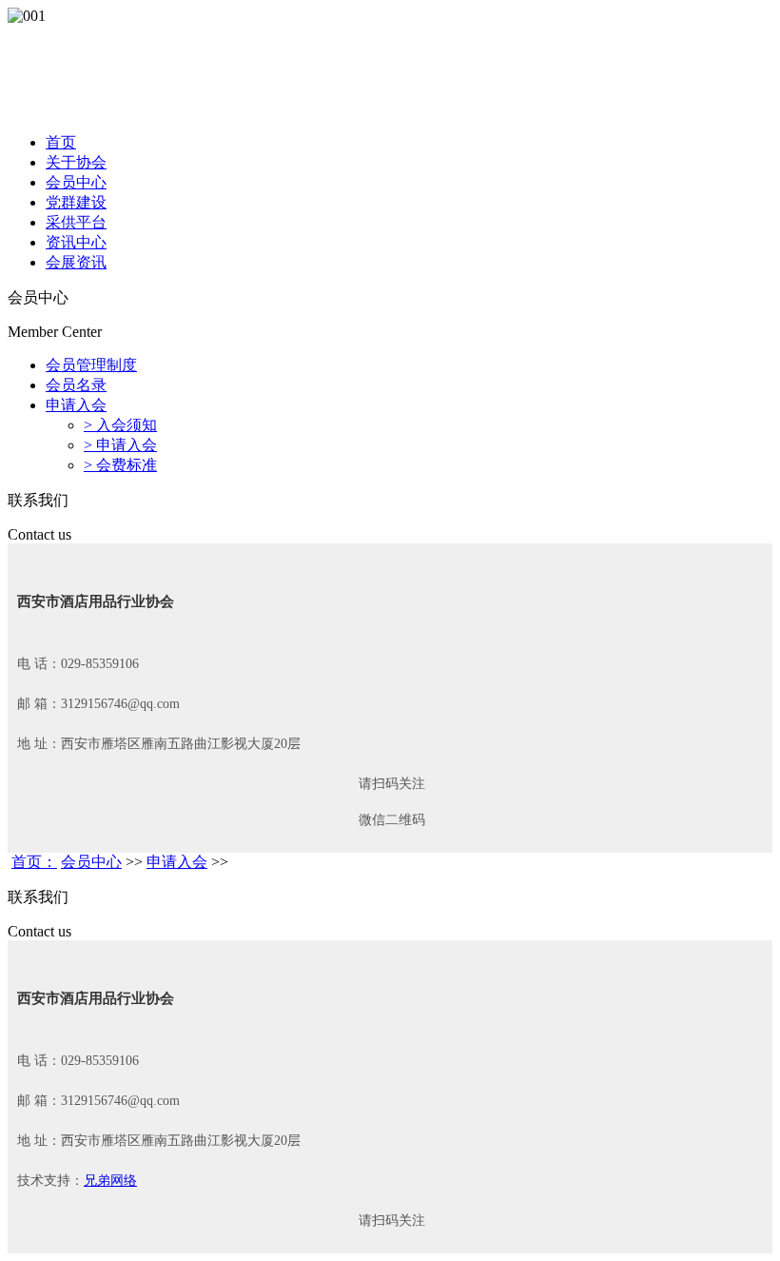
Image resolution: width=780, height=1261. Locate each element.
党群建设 (76, 202)
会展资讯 (76, 262)
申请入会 (76, 405)
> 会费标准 (120, 465)
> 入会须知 (120, 425)
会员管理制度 (91, 365)
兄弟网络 (110, 1180)
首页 (61, 142)
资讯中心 (76, 242)
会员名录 (76, 385)
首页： (34, 862)
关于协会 (76, 162)
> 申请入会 (120, 445)
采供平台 (76, 222)
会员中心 (76, 182)
